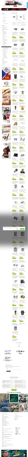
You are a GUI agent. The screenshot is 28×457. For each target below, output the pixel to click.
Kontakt (3, 415)
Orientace (4, 50)
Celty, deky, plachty (5, 39)
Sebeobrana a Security (4, 61)
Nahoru (19, 346)
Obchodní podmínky (4, 424)
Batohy (3, 59)
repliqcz (17, 418)
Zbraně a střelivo (4, 26)
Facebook (17, 417)
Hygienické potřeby (5, 49)
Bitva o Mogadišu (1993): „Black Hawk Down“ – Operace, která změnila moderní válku (7, 434)
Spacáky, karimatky (5, 40)
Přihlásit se (8, 371)
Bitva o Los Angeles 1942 (5, 430)
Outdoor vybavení (4, 32)
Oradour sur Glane (4, 442)
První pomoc (4, 52)
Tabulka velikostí (4, 418)
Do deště (4, 41)
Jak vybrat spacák (4, 420)
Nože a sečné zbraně (4, 27)
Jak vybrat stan (3, 419)
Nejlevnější (19, 22)
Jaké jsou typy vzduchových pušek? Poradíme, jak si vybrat (7, 432)
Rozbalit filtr (6, 23)
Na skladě (5, 17)
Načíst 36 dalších (19, 342)
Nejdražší (23, 22)
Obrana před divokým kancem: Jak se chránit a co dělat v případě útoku (7, 446)
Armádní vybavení (5, 36)
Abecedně (14, 23)
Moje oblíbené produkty (4, 425)
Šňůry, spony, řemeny (5, 51)
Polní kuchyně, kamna (5, 48)
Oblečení (3, 30)
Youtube (17, 419)
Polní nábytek (4, 42)
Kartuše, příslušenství (5, 47)
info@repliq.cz (17, 415)
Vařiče (4, 46)
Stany (3, 37)
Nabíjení (4, 58)
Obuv (3, 60)
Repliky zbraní (4, 28)
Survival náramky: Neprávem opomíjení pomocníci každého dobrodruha (6, 436)
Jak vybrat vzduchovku (4, 421)
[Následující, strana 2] (19, 344)
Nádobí (4, 38)
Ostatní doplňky (5, 56)
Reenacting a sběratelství (5, 29)
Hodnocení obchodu (14, 377)
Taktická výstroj (4, 31)
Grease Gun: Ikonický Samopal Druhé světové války (7, 439)
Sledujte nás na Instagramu (15, 392)
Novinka (4, 18)
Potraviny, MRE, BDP (5, 57)
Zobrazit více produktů (18, 20)
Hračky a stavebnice (4, 62)
